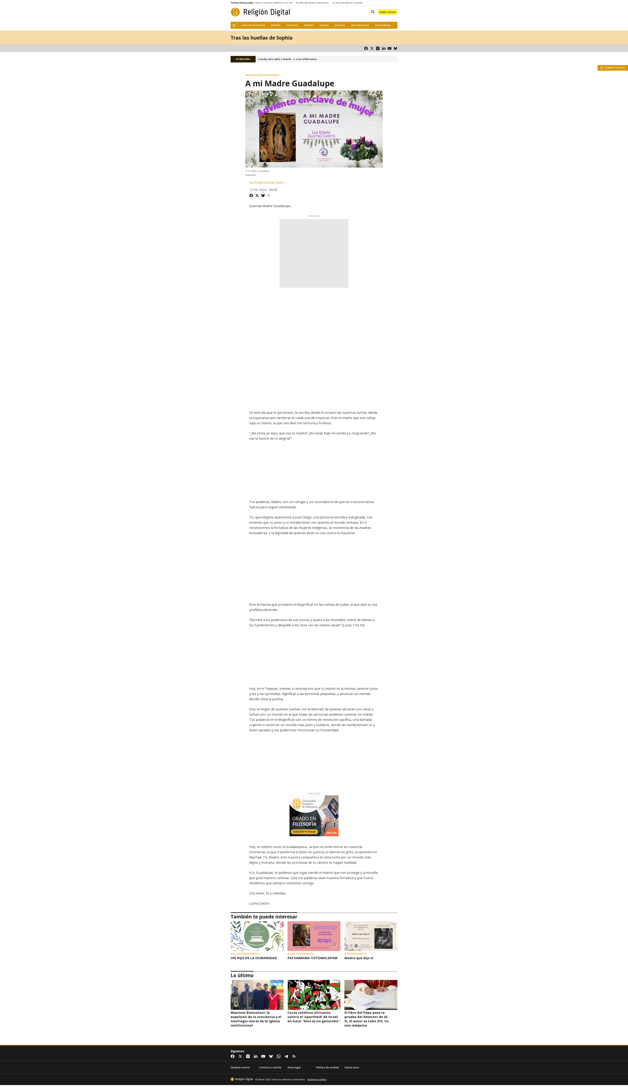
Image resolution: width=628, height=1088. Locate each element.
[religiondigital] (242, 1079)
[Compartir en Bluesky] (263, 195)
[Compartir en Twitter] (257, 195)
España (275, 25)
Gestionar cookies (316, 1079)
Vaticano (292, 25)
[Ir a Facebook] (366, 48)
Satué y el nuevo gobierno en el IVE (274, 2)
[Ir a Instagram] (378, 48)
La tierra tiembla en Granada (347, 2)
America (309, 25)
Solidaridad (382, 25)
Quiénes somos (240, 1067)
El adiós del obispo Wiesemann (312, 2)
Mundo (324, 25)
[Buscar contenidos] (372, 12)
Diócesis (340, 25)
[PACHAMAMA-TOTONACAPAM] (314, 936)
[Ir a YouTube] (390, 48)
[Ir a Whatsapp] (279, 1056)
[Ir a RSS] (294, 1056)
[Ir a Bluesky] (395, 48)
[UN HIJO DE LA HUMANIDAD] (257, 936)
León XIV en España (253, 25)
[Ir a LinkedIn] (384, 48)
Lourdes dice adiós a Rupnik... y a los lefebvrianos (287, 59)
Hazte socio (351, 1067)
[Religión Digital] (260, 12)
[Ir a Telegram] (287, 1056)
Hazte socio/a (387, 12)
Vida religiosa (360, 25)
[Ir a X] (372, 48)
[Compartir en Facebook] (251, 195)
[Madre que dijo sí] (370, 936)
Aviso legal (294, 1067)
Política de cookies (327, 1067)
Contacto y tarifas (270, 1067)
